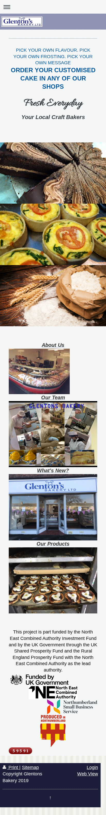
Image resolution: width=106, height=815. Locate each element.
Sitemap (30, 767)
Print (13, 767)
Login (92, 767)
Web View (87, 773)
